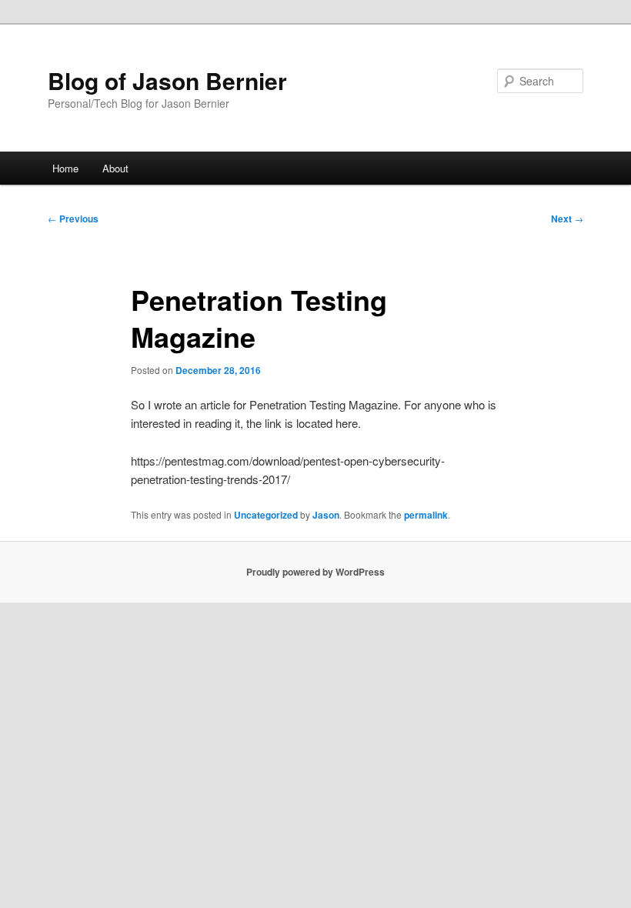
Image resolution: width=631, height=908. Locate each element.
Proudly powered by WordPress (315, 572)
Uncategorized (266, 515)
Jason (325, 515)
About (115, 168)
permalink (426, 515)
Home (65, 168)
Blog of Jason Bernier (167, 80)
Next (567, 218)
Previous (73, 218)
